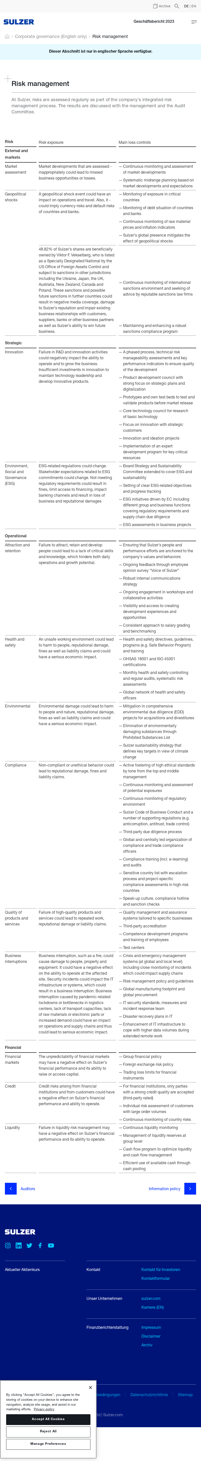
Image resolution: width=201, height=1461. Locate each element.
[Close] (90, 1387)
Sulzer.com (113, 1414)
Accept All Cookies (48, 1419)
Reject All (48, 1431)
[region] (48, 1419)
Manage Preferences (48, 1444)
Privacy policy (44, 1409)
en (193, 6)
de (187, 6)
